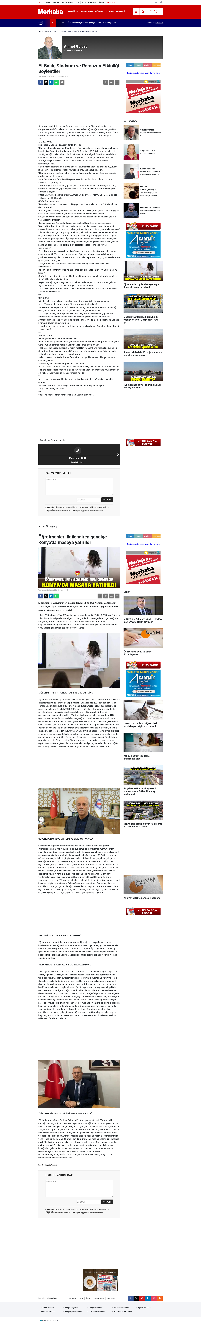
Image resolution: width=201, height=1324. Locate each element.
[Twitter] (46, 82)
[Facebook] (40, 82)
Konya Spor (87, 11)
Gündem (99, 11)
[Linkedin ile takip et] (148, 1298)
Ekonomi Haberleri (121, 1307)
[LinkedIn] (51, 82)
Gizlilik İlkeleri (99, 1298)
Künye (81, 1298)
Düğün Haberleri (95, 1307)
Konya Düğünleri (71, 1307)
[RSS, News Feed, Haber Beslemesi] (160, 1298)
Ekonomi (120, 11)
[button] (105, 82)
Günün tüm (155, 23)
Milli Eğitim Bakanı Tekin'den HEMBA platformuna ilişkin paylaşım (94, 23)
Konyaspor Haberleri (73, 1311)
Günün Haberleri (67, 2)
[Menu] (136, 12)
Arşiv (77, 2)
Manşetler (56, 2)
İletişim (89, 1298)
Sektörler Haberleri (97, 1311)
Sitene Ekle (111, 1298)
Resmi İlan (73, 11)
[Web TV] (155, 2)
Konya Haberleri (47, 1307)
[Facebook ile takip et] (131, 1298)
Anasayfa (45, 31)
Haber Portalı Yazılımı (50, 1320)
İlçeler (110, 11)
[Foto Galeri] (161, 2)
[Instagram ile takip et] (154, 1298)
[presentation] (47, 22)
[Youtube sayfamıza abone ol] (142, 1298)
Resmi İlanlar (111, 2)
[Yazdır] (62, 82)
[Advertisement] (79, 105)
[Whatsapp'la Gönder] (56, 82)
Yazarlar (55, 31)
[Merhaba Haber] (50, 11)
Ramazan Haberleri (48, 1311)
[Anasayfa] (39, 2)
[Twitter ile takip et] (136, 1298)
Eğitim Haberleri (144, 1307)
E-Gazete (47, 2)
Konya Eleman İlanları (89, 2)
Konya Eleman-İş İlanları (123, 1311)
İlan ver (101, 2)
